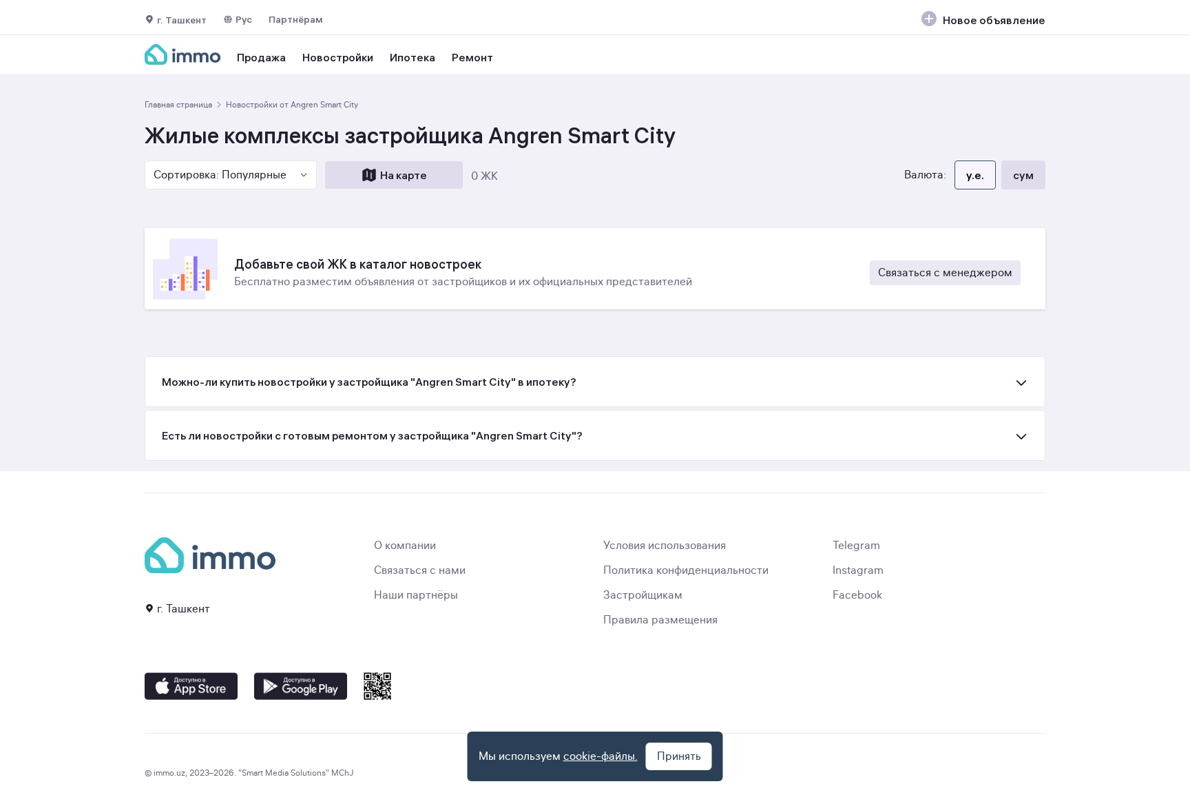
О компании (405, 545)
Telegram (856, 545)
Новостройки (337, 57)
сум (1023, 175)
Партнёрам (296, 19)
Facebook (857, 595)
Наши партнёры (416, 595)
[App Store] (191, 686)
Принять (679, 756)
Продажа (261, 57)
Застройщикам (642, 595)
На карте (403, 175)
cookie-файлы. (600, 756)
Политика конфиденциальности (686, 570)
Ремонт (472, 57)
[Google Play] (300, 686)
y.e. (975, 175)
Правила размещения (660, 620)
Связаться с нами (420, 570)
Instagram (858, 570)
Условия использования (664, 545)
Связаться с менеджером (945, 273)
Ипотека (412, 57)
